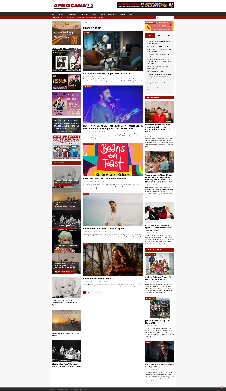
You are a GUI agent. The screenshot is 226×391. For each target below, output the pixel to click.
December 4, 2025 (89, 181)
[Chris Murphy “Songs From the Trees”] (66, 199)
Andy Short (99, 181)
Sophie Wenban (99, 131)
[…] (141, 81)
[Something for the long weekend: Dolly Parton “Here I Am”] (66, 177)
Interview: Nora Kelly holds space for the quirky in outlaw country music (158, 227)
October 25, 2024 (88, 231)
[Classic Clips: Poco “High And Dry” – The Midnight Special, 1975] (66, 220)
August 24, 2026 (151, 232)
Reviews (61, 14)
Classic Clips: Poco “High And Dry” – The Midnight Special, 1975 (66, 225)
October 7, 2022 (151, 369)
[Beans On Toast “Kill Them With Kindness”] (113, 159)
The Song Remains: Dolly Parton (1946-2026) (66, 246)
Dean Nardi (96, 76)
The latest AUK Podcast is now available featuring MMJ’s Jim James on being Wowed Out (159, 76)
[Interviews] (159, 112)
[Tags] (159, 35)
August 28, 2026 (64, 184)
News (53, 14)
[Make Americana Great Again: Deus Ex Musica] (113, 51)
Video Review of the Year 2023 (99, 278)
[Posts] (150, 35)
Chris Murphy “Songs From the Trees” (65, 203)
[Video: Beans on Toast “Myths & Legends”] (113, 209)
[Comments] (169, 35)
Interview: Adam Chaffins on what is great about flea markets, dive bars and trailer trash (65, 266)
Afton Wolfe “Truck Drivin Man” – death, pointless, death (159, 365)
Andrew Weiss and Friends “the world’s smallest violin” (159, 278)
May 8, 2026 (87, 76)
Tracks (102, 14)
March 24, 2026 (88, 131)
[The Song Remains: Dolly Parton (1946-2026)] (66, 242)
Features (72, 14)
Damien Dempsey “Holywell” (155, 71)
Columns (111, 14)
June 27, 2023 (150, 325)
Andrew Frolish (100, 231)
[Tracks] (159, 352)
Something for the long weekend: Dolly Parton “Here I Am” (66, 181)
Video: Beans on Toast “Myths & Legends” (105, 228)
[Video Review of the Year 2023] (113, 259)
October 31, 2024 (151, 282)
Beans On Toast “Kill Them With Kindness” (105, 178)
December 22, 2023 (89, 281)
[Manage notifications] (221, 387)
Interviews (84, 14)
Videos (94, 14)
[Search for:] (165, 17)
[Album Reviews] (159, 264)
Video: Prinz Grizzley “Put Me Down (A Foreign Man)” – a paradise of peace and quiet (159, 83)
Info (130, 14)
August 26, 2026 (151, 184)
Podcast (122, 14)
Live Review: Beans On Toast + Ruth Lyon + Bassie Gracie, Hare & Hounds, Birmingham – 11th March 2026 (113, 127)
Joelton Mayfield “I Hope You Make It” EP (157, 322)
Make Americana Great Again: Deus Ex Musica (107, 73)
